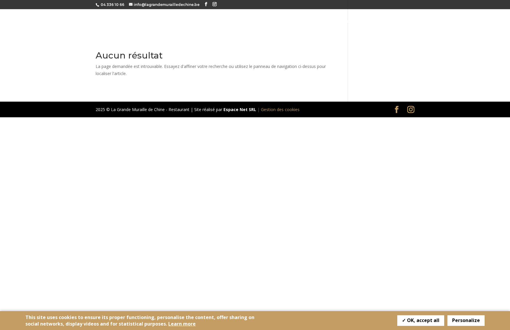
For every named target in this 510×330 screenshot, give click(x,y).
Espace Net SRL (239, 109)
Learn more (182, 324)
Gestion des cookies (280, 109)
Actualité (461, 21)
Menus (372, 21)
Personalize (466, 320)
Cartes (349, 21)
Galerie (433, 21)
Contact (490, 21)
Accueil (325, 21)
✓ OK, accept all (420, 320)
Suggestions (402, 21)
